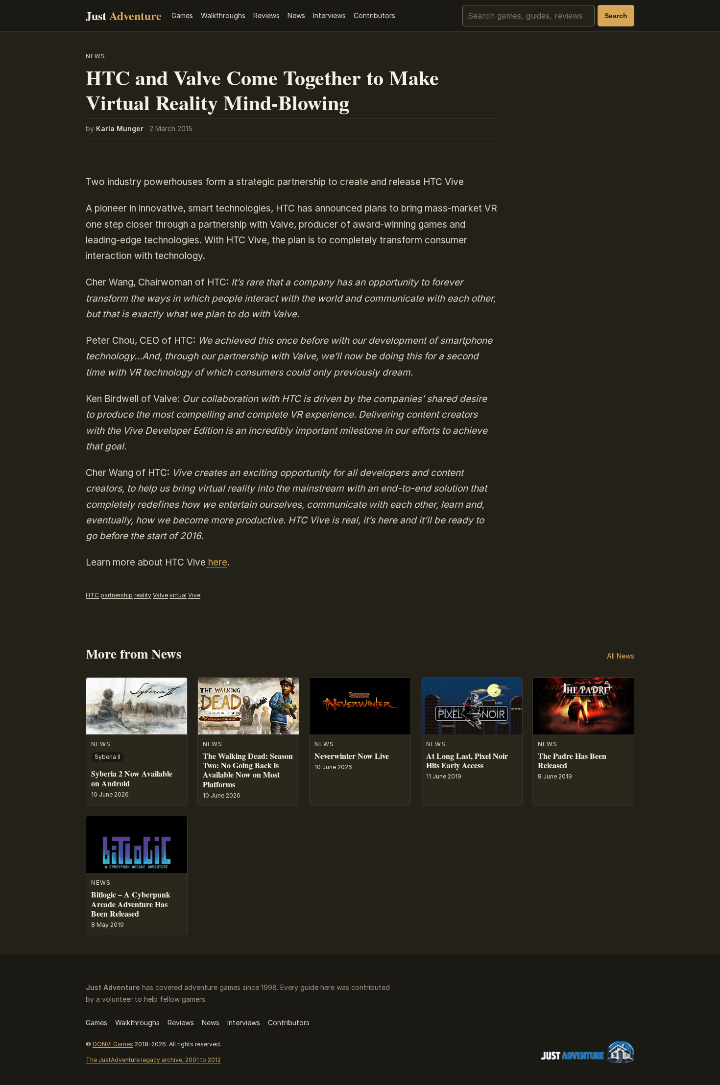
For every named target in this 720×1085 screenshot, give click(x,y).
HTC (92, 595)
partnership (116, 595)
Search (615, 16)
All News (620, 656)
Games (182, 15)
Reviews (266, 15)
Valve (160, 595)
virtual (178, 595)
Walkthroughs (223, 15)
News (296, 15)
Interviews (329, 15)
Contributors (374, 15)
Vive (194, 595)
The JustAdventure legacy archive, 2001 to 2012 (153, 1059)
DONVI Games (113, 1044)
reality (142, 595)
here (216, 562)
